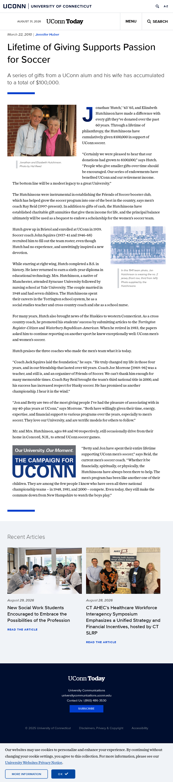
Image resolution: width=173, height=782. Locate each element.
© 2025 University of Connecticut (48, 728)
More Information (26, 774)
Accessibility (140, 728)
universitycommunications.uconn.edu (86, 695)
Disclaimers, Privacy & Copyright (101, 728)
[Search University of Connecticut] (157, 6)
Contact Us (74, 700)
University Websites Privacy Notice (33, 762)
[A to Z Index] (165, 6)
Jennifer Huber (47, 34)
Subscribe (86, 709)
